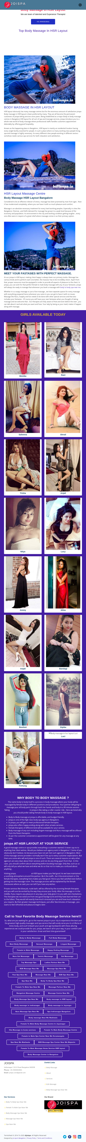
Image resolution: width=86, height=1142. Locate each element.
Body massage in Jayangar (60, 1005)
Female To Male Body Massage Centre (60, 1030)
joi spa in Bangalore (19, 1138)
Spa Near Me (27, 981)
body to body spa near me (70, 287)
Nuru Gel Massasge (21, 956)
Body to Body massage (19, 810)
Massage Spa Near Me (56, 968)
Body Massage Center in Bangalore (43, 1054)
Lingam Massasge (68, 944)
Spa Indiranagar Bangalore (59, 1011)
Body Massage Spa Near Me (26, 999)
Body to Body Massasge (30, 938)
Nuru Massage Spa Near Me (27, 1011)
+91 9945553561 (43, 22)
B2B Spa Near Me (66, 975)
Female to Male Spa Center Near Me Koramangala (43, 1036)
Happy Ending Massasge (58, 950)
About (48, 1073)
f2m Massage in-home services (22, 1030)
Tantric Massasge (45, 956)
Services (49, 1078)
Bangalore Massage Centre (28, 993)
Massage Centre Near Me (59, 993)
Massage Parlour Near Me (60, 987)
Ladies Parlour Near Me (55, 962)
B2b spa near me (24, 873)
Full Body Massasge (58, 938)
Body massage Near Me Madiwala (43, 1018)
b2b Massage (51, 1084)
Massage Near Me (43, 975)
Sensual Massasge (44, 944)
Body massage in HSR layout (59, 999)
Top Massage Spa (28, 962)
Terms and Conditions (44, 1138)
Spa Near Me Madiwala (20, 1042)
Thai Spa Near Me (19, 975)
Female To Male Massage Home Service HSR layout (43, 1048)
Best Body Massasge (19, 944)
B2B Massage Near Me (29, 968)
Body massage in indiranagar (27, 1005)
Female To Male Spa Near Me (28, 987)
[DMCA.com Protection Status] (55, 1110)
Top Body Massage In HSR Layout (43, 30)
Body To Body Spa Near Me (52, 981)
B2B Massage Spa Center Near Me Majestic (56, 1042)
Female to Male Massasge (28, 950)
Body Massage (51, 1067)
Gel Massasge (67, 956)
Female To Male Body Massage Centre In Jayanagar (43, 1024)
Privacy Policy (31, 1138)
